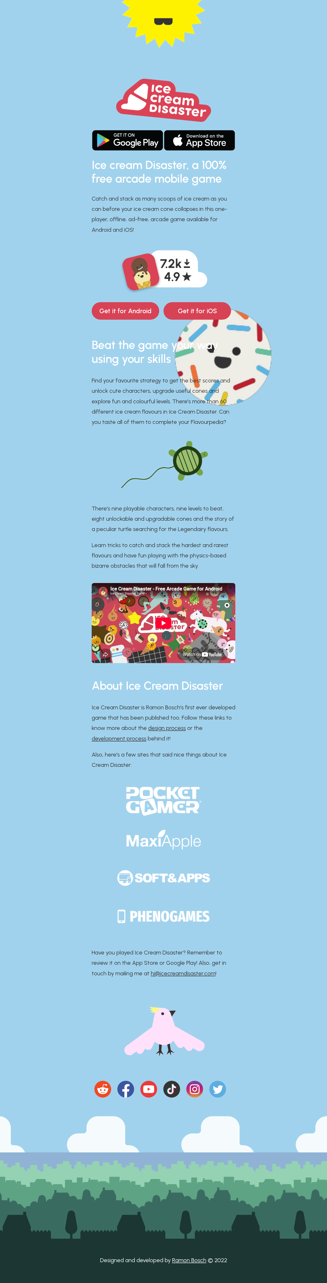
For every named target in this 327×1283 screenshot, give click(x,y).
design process (167, 727)
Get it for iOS (197, 311)
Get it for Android (125, 311)
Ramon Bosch (189, 1260)
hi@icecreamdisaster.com (183, 973)
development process (119, 738)
